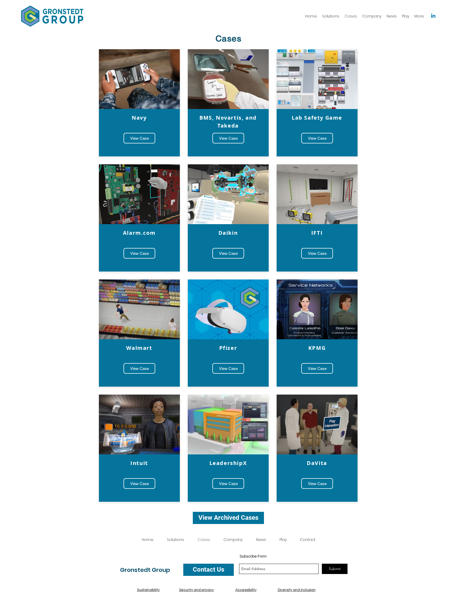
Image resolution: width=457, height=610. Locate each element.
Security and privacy (196, 590)
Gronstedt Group (145, 570)
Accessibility (246, 590)
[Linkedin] (433, 16)
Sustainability (148, 590)
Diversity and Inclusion (297, 590)
